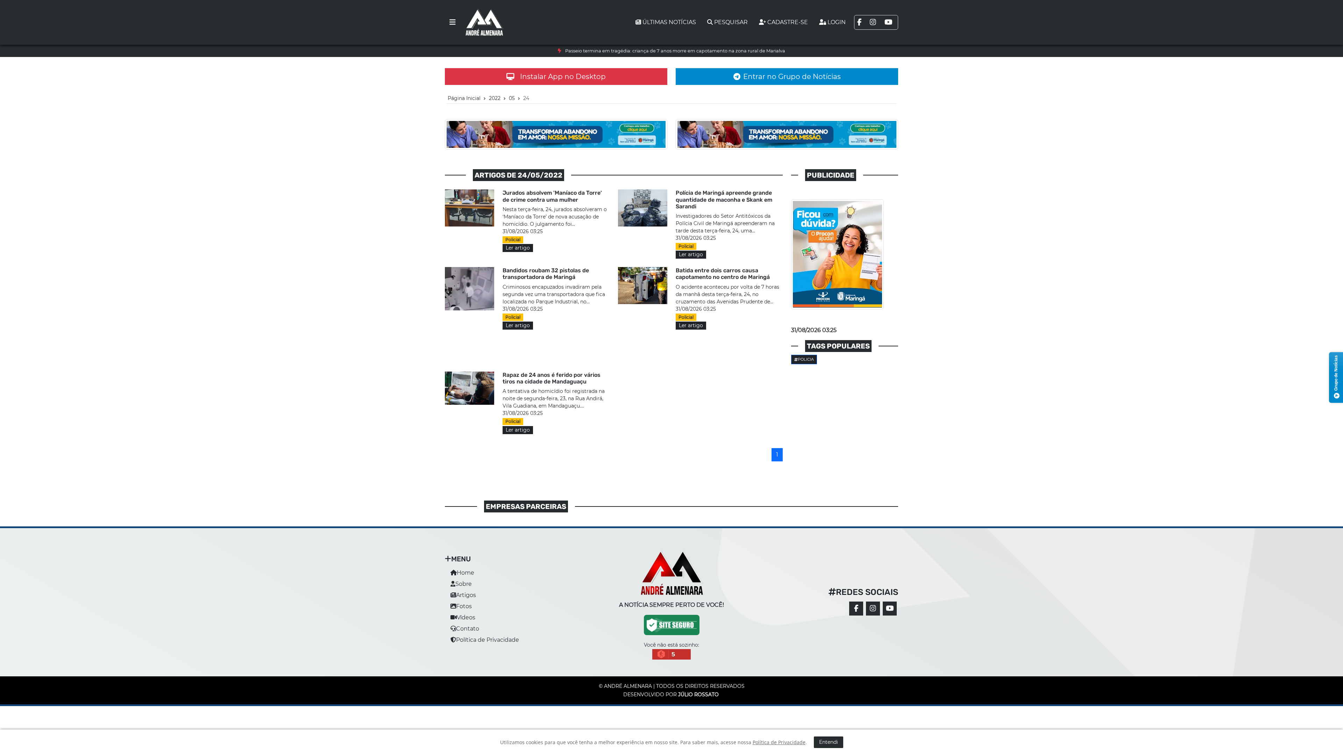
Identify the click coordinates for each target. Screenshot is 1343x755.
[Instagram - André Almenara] (873, 609)
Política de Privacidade (487, 640)
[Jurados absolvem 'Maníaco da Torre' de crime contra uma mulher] (469, 207)
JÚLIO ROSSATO (698, 694)
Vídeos (466, 617)
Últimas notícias (669, 22)
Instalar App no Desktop (563, 76)
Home (465, 572)
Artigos (466, 595)
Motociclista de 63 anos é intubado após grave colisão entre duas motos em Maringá (675, 50)
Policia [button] (806, 359)
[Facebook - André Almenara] (856, 609)
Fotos (464, 606)
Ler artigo (518, 248)
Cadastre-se (787, 22)
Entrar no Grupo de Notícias (792, 76)
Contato (467, 628)
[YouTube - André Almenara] (890, 609)
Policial (512, 239)
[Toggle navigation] (452, 22)
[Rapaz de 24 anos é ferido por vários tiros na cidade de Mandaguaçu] (469, 387)
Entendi (828, 742)
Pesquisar (731, 22)
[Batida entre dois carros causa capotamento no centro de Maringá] (642, 285)
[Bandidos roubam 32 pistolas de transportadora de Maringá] (469, 288)
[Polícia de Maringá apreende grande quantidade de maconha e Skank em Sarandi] (642, 207)
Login (836, 22)
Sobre (463, 584)
